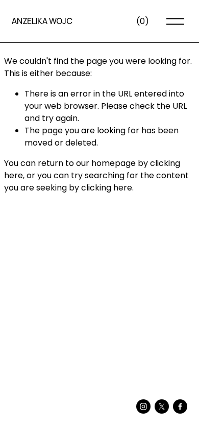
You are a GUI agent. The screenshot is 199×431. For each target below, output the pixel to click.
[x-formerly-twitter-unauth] (162, 406)
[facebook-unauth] (180, 406)
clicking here (106, 188)
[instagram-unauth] (143, 406)
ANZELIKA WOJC (42, 21)
